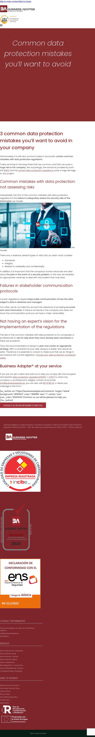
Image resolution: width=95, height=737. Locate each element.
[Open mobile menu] (1, 25)
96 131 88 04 (48, 383)
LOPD (51, 377)
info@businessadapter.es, (13, 383)
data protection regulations (26, 377)
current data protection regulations (35, 170)
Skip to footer (25, 1)
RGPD (6, 170)
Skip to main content (9, 1)
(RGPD (43, 377)
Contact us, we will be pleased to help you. (23, 405)
